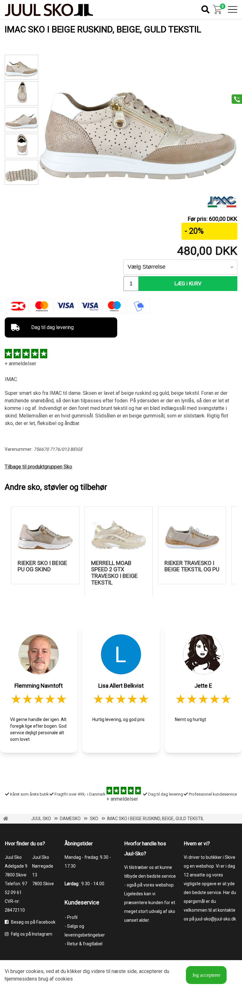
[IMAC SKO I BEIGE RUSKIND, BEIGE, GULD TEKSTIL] (137, 179)
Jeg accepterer (206, 975)
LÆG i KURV (187, 284)
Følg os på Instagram (31, 934)
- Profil (71, 917)
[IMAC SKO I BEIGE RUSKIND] (21, 93)
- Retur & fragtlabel (83, 943)
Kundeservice (82, 902)
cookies (34, 971)
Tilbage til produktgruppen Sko (38, 467)
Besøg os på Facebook (32, 922)
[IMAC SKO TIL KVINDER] (21, 146)
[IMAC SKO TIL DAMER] (21, 172)
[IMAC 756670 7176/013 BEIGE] (21, 119)
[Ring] (235, 99)
